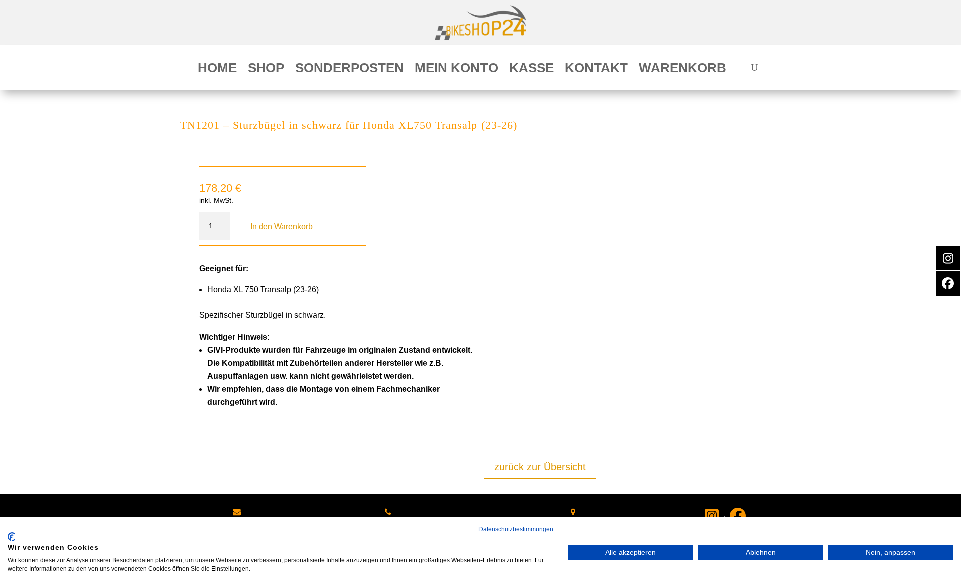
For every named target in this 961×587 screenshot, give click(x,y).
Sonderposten (349, 69)
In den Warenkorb (281, 226)
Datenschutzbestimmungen (515, 529)
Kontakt (596, 69)
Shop (266, 69)
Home (217, 69)
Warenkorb (682, 69)
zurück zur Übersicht (540, 466)
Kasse (531, 69)
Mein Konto (456, 69)
